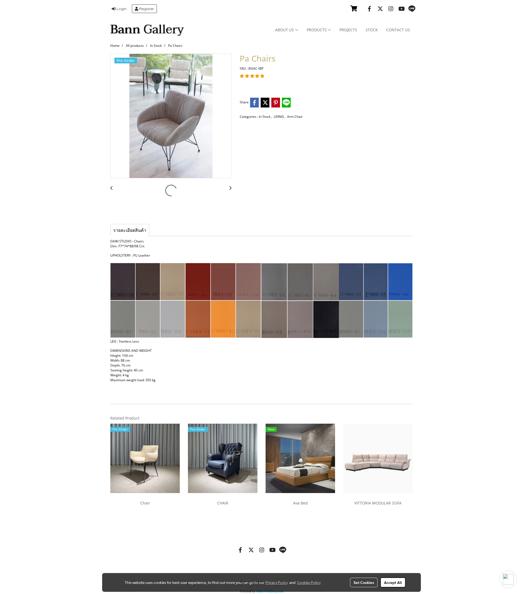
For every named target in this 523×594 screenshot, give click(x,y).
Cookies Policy (309, 582)
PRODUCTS (317, 29)
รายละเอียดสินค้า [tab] (129, 230)
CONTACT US (398, 29)
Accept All (393, 582)
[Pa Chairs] (171, 116)
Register (146, 8)
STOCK (372, 29)
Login (120, 8)
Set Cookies (364, 582)
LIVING (279, 116)
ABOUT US (285, 29)
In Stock (265, 116)
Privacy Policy (276, 582)
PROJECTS (348, 29)
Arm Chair (295, 116)
